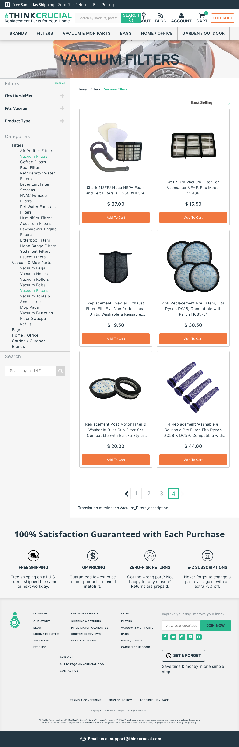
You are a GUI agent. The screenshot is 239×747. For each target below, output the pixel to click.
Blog (37, 627)
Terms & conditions (85, 700)
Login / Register (46, 634)
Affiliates (41, 640)
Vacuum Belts (32, 285)
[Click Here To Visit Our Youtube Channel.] (199, 637)
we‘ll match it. (100, 584)
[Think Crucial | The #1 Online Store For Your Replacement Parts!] (38, 16)
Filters (45, 33)
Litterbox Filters (35, 240)
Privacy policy (120, 700)
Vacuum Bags (32, 268)
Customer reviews (86, 634)
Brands (18, 33)
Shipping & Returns (86, 621)
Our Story (41, 621)
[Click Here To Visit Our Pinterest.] (182, 637)
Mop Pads (29, 307)
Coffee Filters (33, 162)
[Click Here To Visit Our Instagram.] (190, 637)
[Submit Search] (60, 371)
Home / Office (157, 33)
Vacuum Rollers (34, 279)
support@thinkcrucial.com (82, 664)
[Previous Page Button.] (126, 494)
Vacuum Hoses (34, 273)
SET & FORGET (187, 655)
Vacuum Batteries (36, 312)
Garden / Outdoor (203, 33)
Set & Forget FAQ (84, 640)
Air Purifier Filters (36, 150)
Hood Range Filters (38, 245)
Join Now (216, 626)
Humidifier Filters (36, 217)
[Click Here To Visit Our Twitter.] (173, 637)
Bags (125, 33)
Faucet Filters (33, 257)
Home (82, 89)
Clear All (60, 83)
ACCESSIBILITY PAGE (154, 700)
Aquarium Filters (35, 223)
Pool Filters (30, 167)
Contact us (69, 670)
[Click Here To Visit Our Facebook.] (165, 637)
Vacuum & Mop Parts (87, 33)
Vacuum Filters (115, 89)
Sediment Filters (35, 251)
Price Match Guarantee (90, 627)
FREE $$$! (40, 647)
